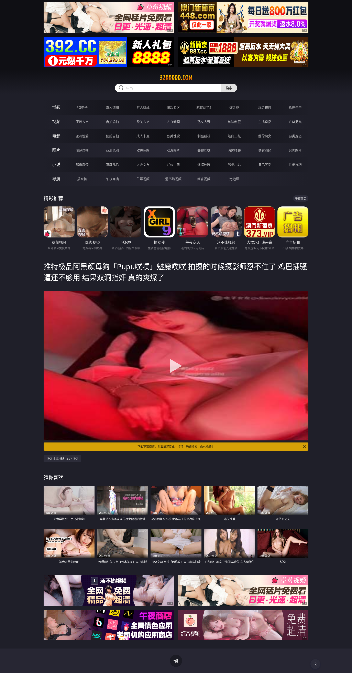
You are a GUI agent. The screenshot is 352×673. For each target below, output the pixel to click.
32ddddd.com (176, 77)
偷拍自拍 (112, 136)
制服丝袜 (203, 136)
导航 (56, 179)
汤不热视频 (173, 179)
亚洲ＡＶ (82, 122)
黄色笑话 (264, 164)
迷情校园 (203, 164)
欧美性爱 (173, 136)
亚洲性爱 (82, 136)
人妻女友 (143, 164)
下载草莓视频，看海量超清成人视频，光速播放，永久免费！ (176, 446)
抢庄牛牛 (295, 107)
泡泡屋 (234, 179)
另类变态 (295, 136)
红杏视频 (203, 179)
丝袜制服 (234, 122)
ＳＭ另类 (295, 122)
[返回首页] (315, 664)
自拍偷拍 (112, 122)
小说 (56, 164)
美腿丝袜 (203, 150)
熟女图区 (264, 150)
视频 (56, 121)
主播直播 (264, 122)
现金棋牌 (264, 107)
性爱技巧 (295, 164)
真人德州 (112, 107)
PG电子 (82, 107)
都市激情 (82, 164)
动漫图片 (173, 150)
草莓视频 (143, 179)
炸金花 (234, 107)
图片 (56, 150)
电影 (56, 136)
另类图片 (295, 150)
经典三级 (234, 136)
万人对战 (143, 107)
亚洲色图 (112, 150)
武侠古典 (173, 164)
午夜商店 (112, 179)
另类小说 (234, 164)
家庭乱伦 (112, 164)
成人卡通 (143, 136)
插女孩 (82, 179)
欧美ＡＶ (143, 122)
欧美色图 (143, 150)
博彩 (56, 107)
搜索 (229, 88)
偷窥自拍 (82, 150)
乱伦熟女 (264, 136)
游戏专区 (173, 107)
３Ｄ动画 (173, 122)
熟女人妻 (203, 122)
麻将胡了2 (203, 107)
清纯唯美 (234, 150)
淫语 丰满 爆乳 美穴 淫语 (62, 459)
